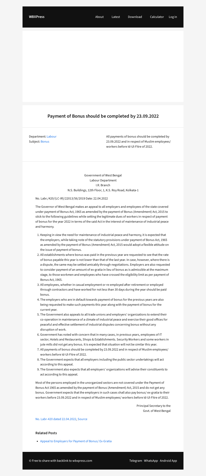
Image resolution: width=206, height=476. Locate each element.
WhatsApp (151, 461)
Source (82, 419)
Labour (52, 136)
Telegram (135, 461)
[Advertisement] (103, 69)
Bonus (45, 141)
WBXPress (36, 16)
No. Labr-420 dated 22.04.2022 (55, 419)
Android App (168, 461)
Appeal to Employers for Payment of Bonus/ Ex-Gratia (76, 441)
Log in (173, 17)
